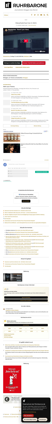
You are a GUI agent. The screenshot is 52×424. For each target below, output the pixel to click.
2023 (42, 328)
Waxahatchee (6, 56)
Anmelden (46, 160)
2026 (9, 328)
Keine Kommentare (32, 25)
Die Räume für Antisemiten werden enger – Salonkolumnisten (19, 239)
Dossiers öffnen (7, 335)
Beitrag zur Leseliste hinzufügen (12, 63)
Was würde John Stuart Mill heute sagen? (24, 230)
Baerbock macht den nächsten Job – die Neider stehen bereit (18, 210)
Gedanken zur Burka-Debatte (12, 310)
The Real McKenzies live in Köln (19, 102)
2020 (31, 331)
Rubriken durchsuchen (9, 334)
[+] (25, 168)
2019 (42, 331)
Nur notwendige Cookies (30, 419)
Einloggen (25, 77)
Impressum (6, 414)
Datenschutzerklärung (16, 414)
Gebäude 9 (26, 56)
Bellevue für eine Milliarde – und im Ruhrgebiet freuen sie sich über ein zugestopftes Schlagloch (25, 222)
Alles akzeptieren (28, 415)
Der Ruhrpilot (8, 218)
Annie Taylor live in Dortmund (11, 216)
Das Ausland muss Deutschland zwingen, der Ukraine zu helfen (19, 356)
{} (23, 168)
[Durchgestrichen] (14, 168)
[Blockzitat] (20, 168)
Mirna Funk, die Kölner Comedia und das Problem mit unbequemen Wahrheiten (22, 344)
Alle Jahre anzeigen (8, 337)
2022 (9, 331)
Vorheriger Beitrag (15, 125)
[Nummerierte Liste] (16, 168)
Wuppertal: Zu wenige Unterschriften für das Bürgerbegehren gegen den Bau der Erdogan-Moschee (27, 350)
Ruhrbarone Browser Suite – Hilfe (11, 416)
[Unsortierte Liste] (18, 168)
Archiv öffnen (26, 325)
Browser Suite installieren (26, 300)
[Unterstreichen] (12, 168)
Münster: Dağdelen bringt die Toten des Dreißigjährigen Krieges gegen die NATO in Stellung (24, 214)
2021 (20, 331)
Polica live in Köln (15, 94)
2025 (20, 328)
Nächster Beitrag (37, 125)
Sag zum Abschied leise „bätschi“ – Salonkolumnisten (17, 236)
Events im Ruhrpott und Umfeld (21, 407)
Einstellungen (42, 419)
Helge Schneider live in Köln (18, 118)
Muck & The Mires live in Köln (19, 110)
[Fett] (9, 168)
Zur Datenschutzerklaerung (29, 412)
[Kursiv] (11, 168)
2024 (31, 328)
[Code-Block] (21, 168)
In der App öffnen (8, 67)
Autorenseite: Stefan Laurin (22, 67)
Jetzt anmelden (26, 201)
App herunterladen (26, 297)
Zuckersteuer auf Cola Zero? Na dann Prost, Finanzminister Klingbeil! (20, 220)
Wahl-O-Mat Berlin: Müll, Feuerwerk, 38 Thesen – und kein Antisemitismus (21, 212)
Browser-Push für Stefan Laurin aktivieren (33, 63)
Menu (6, 15)
